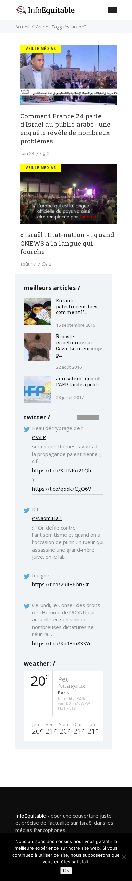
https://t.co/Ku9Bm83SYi (61, 643)
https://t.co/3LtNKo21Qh (61, 470)
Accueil (22, 27)
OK (66, 870)
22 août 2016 (69, 367)
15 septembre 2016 (75, 325)
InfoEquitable (30, 815)
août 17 (28, 264)
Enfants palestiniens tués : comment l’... (78, 306)
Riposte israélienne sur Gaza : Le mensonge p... (79, 345)
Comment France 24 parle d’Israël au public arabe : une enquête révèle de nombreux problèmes (65, 128)
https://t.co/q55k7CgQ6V (61, 488)
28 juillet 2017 (70, 397)
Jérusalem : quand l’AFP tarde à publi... (79, 381)
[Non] (123, 857)
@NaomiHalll (47, 518)
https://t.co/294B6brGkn (61, 584)
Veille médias (41, 48)
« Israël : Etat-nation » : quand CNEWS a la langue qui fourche (67, 242)
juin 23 (27, 153)
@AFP (39, 437)
